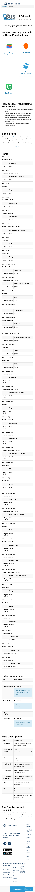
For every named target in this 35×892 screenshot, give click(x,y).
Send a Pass (13, 137)
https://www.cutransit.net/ (25, 817)
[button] (29, 3)
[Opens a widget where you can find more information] (27, 889)
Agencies (4, 6)
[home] (11, 4)
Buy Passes (17, 889)
